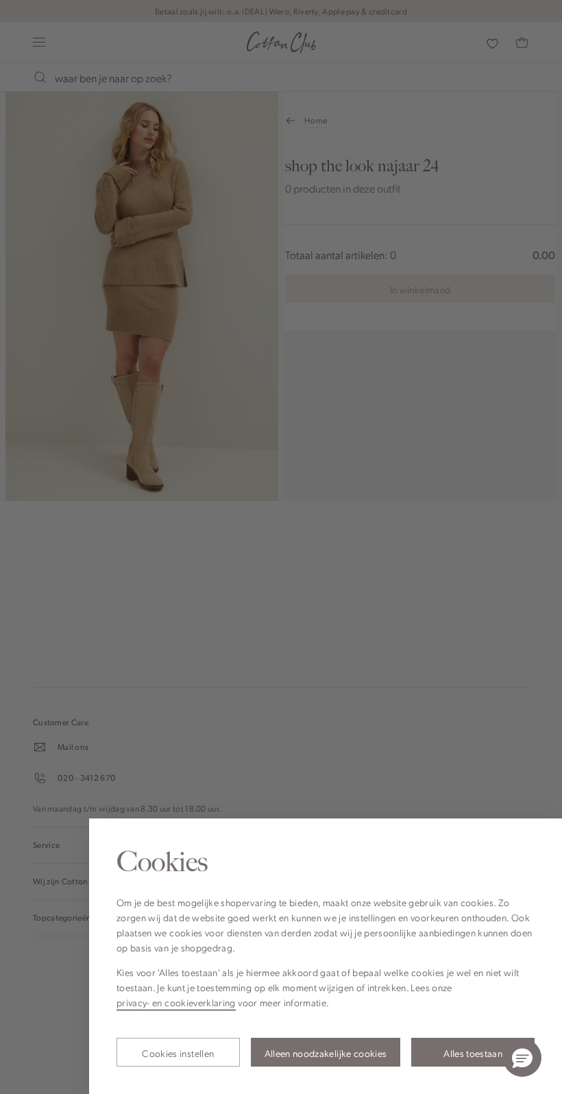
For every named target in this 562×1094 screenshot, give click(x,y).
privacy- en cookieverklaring (176, 1002)
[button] (522, 1057)
